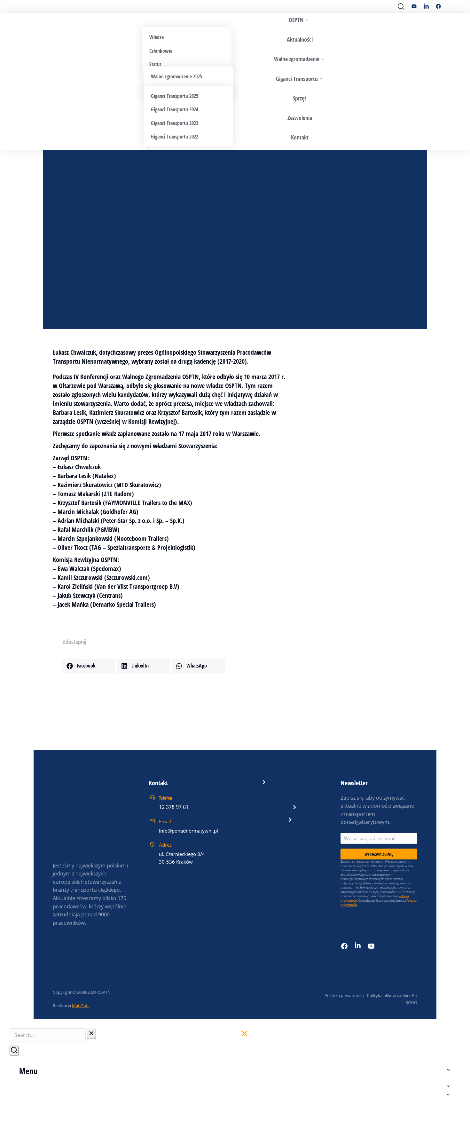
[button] (88, 666)
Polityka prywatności (344, 995)
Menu (28, 1070)
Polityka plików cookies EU (392, 995)
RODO (411, 1002)
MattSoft (80, 1005)
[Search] (14, 1051)
